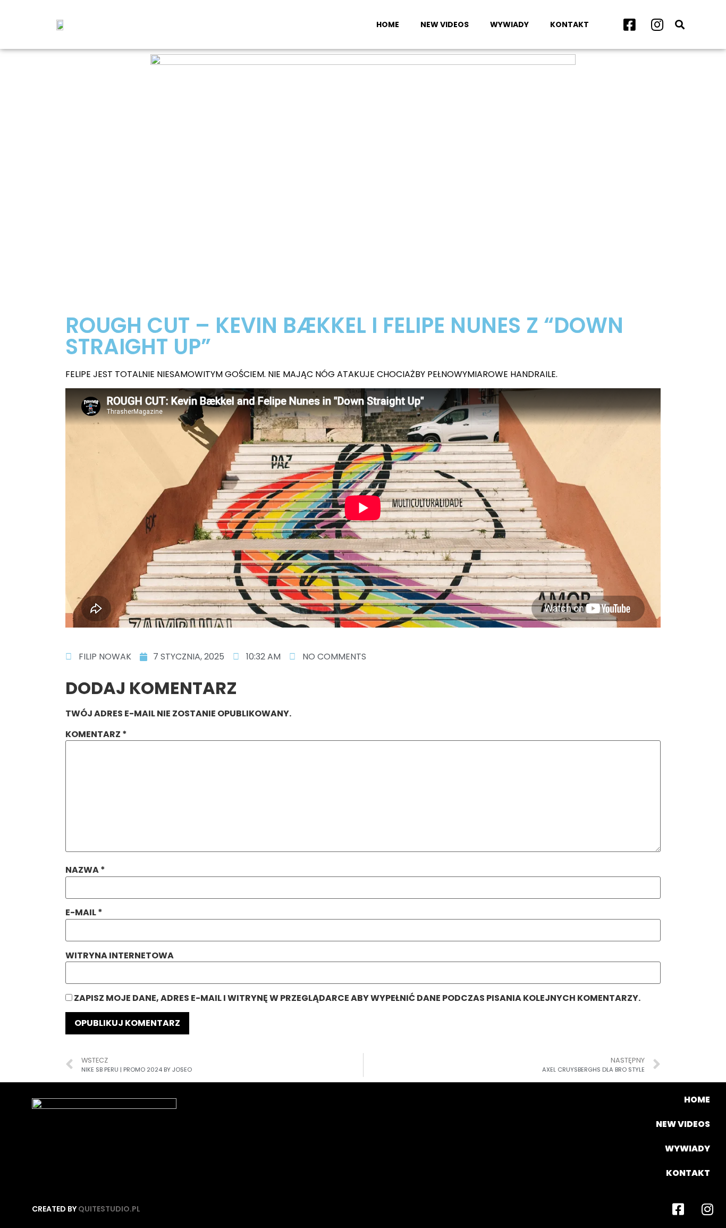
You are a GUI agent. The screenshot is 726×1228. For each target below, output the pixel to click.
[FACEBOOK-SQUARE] (629, 24)
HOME (387, 24)
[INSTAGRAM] (657, 24)
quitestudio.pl (109, 1209)
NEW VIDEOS (444, 24)
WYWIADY (509, 24)
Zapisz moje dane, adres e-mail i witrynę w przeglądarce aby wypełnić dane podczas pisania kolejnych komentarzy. (357, 998)
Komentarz (96, 734)
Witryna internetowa (119, 955)
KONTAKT (569, 24)
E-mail (84, 912)
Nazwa (85, 870)
